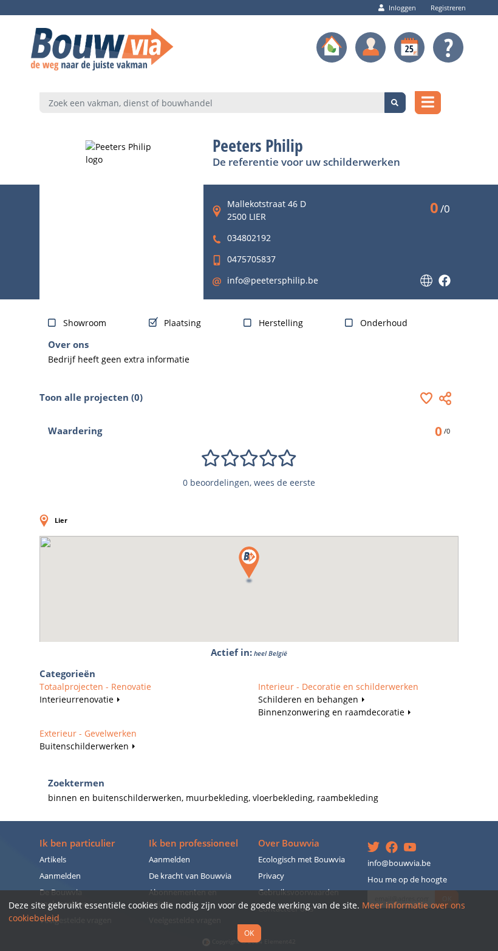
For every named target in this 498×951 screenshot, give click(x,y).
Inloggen (402, 7)
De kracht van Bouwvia (190, 876)
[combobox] (212, 102)
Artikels (52, 859)
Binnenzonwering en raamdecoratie (331, 712)
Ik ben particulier (77, 843)
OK (249, 933)
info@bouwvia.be (399, 863)
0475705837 (251, 259)
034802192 (249, 238)
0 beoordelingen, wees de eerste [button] (249, 482)
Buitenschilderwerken (84, 746)
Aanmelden (60, 876)
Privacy (271, 876)
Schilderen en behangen (308, 699)
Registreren (448, 7)
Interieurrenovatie (76, 699)
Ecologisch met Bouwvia (301, 859)
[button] (429, 398)
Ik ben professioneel (193, 843)
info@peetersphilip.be (272, 280)
